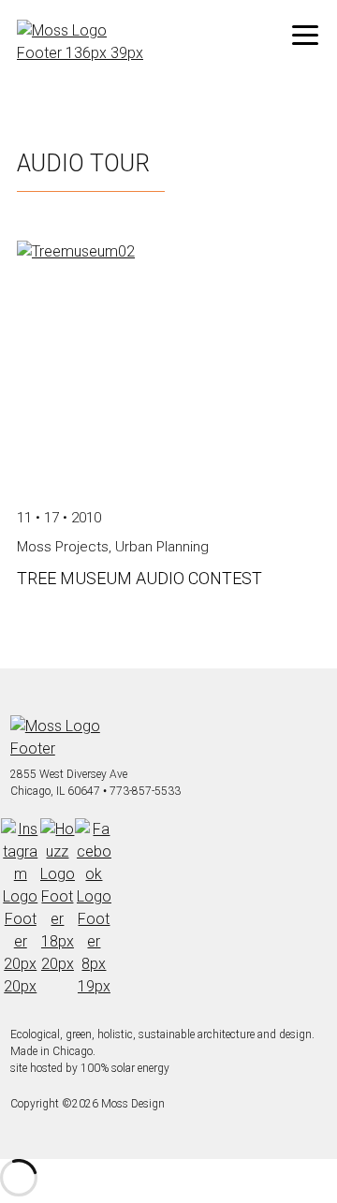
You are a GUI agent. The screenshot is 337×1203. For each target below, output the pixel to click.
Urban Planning (162, 546)
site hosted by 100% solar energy (89, 1068)
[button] (305, 35)
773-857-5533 (145, 791)
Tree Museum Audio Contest (139, 578)
